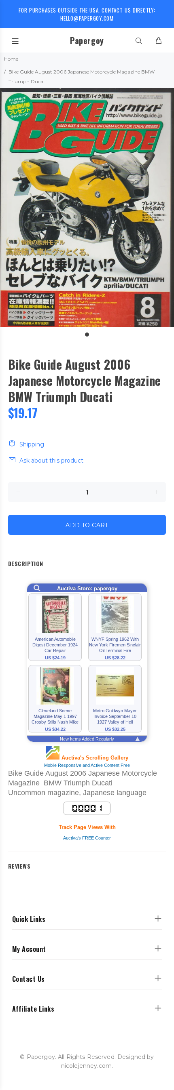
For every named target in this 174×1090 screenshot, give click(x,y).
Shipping (31, 444)
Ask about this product (51, 460)
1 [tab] (87, 334)
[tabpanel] (87, 207)
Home (11, 59)
